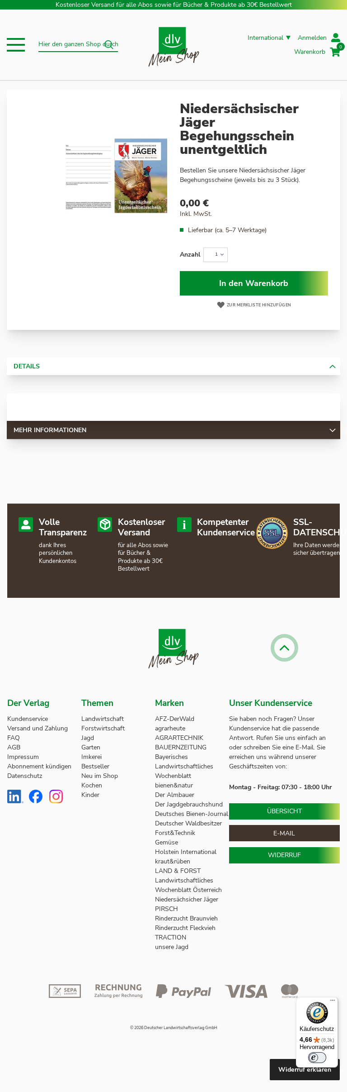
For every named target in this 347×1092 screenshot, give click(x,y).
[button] (16, 45)
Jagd (87, 738)
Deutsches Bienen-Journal (191, 814)
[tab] (173, 366)
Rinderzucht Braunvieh (187, 918)
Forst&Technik (176, 833)
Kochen (91, 785)
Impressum (23, 757)
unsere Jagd (171, 947)
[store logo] (174, 45)
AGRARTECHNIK (179, 738)
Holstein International (186, 852)
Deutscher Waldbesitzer (188, 823)
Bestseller (95, 766)
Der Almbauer (174, 795)
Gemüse (167, 842)
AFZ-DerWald (174, 719)
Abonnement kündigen (39, 766)
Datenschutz (24, 776)
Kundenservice (27, 719)
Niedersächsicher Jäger (187, 899)
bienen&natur (174, 785)
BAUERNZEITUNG (180, 747)
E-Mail (284, 833)
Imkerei (91, 757)
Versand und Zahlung (37, 728)
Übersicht (284, 811)
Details (27, 366)
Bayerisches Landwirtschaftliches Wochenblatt (184, 766)
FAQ (13, 738)
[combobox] (78, 45)
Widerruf (284, 855)
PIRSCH (166, 909)
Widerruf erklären (304, 1069)
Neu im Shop (99, 776)
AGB (13, 747)
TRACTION (170, 937)
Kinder (90, 795)
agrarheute (170, 728)
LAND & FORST (178, 871)
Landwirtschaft (102, 719)
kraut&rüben (172, 861)
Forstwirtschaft (103, 728)
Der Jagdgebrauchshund (189, 804)
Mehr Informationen (50, 430)
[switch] (317, 1057)
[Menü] (332, 1002)
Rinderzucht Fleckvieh (185, 928)
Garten (90, 747)
